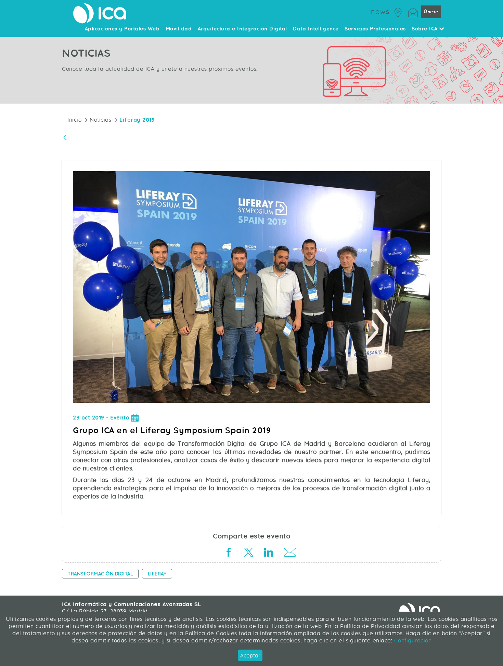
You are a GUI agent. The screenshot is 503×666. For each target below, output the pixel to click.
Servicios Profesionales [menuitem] (375, 29)
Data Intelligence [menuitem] (316, 29)
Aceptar (250, 655)
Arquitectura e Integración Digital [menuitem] (242, 29)
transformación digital (100, 574)
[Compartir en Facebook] (228, 553)
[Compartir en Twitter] (248, 553)
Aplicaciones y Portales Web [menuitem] (122, 29)
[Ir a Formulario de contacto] (413, 11)
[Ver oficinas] (398, 11)
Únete (431, 12)
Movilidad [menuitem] (179, 29)
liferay (157, 574)
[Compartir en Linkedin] (268, 553)
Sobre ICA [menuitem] (425, 29)
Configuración (411, 640)
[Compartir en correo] (288, 553)
